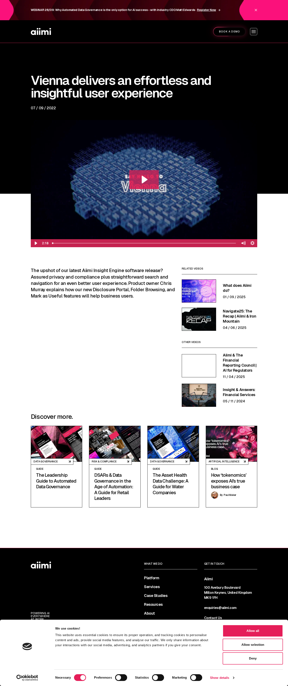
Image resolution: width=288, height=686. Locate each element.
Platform (151, 578)
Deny (253, 658)
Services (152, 587)
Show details (219, 677)
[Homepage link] (41, 31)
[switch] (121, 677)
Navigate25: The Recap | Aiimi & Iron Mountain (239, 316)
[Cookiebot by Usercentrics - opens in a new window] (27, 678)
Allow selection (252, 644)
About (149, 613)
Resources (153, 604)
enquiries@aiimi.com (220, 608)
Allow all (252, 631)
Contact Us (213, 618)
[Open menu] (253, 31)
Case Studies (156, 596)
